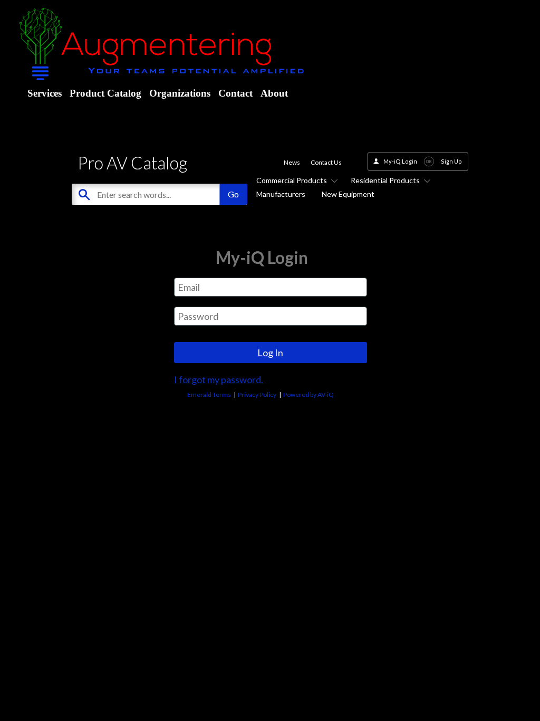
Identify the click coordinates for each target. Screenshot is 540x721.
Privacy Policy (257, 395)
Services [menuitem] (44, 93)
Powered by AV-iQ (308, 395)
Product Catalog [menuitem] (105, 93)
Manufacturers (280, 193)
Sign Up (451, 161)
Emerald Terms (209, 395)
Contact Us (326, 162)
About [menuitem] (274, 93)
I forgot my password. (218, 379)
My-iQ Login (400, 161)
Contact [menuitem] (235, 93)
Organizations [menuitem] (179, 93)
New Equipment (348, 193)
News (292, 162)
